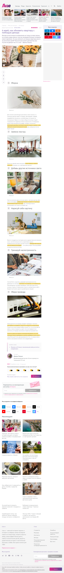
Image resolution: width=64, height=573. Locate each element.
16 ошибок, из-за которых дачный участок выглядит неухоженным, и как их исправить (30, 457)
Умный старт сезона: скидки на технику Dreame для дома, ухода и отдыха (32, 19)
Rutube (38, 407)
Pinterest (29, 411)
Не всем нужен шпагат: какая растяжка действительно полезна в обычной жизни (19, 19)
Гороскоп (44, 6)
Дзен (17, 411)
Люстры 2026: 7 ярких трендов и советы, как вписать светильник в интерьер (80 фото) (32, 516)
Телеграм (8, 407)
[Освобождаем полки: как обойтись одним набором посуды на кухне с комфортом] (11, 511)
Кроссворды (53, 539)
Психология (36, 6)
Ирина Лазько (18, 356)
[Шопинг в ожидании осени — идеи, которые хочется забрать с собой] (32, 468)
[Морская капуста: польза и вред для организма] (11, 468)
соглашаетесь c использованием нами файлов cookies (32, 569)
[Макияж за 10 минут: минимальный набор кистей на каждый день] (7, 12)
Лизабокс (53, 530)
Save (4, 65)
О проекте (37, 530)
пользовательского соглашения (31, 393)
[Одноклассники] (57, 30)
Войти (59, 6)
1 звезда (31, 27)
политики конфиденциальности (10, 394)
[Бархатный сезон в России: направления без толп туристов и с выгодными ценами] (56, 12)
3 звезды (34, 27)
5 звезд (37, 27)
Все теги (52, 541)
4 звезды (35, 27)
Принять (56, 569)
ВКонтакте (18, 407)
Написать (37, 376)
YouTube (8, 411)
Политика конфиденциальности (40, 544)
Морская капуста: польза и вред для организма (10, 477)
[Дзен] (57, 34)
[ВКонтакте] (52, 30)
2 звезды (33, 27)
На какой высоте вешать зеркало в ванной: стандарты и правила (11, 506)
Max (38, 411)
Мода (23, 6)
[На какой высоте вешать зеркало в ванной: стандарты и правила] (11, 502)
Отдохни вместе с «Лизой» (10, 455)
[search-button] (54, 6)
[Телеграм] (47, 30)
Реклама (36, 533)
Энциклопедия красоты (54, 533)
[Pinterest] (48, 37)
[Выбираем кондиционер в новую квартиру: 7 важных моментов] (32, 502)
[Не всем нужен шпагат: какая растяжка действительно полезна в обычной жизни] (20, 12)
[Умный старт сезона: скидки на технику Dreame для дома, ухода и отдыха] (32, 12)
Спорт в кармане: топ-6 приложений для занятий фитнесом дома (30, 498)
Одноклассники (29, 407)
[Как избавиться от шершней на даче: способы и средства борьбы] (11, 482)
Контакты (37, 535)
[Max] (56, 37)
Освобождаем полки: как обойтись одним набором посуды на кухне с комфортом (11, 515)
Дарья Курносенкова (7, 27)
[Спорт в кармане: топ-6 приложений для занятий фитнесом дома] (32, 488)
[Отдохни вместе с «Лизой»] (11, 447)
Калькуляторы (54, 536)
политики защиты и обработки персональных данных (25, 571)
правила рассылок (20, 394)
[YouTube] (52, 34)
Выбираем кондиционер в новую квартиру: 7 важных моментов (30, 506)
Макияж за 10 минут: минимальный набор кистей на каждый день (7, 18)
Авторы (36, 537)
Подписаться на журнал (8, 548)
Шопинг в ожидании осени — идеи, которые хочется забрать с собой (32, 478)
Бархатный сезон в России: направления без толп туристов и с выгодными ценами (56, 19)
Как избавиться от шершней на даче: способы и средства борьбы (11, 486)
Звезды (17, 6)
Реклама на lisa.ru (46, 81)
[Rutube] (47, 34)
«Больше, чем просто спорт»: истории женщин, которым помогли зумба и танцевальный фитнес (44, 19)
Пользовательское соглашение (39, 540)
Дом (49, 6)
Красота (28, 6)
